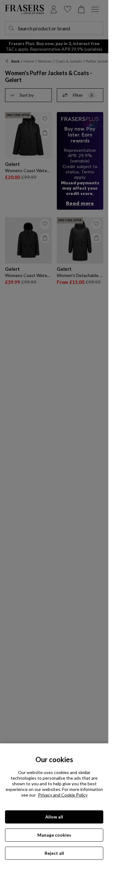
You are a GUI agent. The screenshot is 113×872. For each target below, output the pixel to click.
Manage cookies (54, 835)
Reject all (54, 853)
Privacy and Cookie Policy (63, 795)
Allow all (54, 816)
